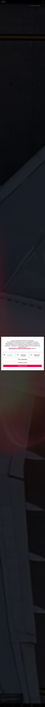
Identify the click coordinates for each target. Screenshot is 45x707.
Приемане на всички (22, 365)
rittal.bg (41, 5)
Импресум (33, 348)
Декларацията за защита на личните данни (19, 348)
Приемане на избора (22, 362)
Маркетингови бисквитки (37, 355)
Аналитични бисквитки (23, 355)
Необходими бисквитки (10, 355)
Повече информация (22, 359)
